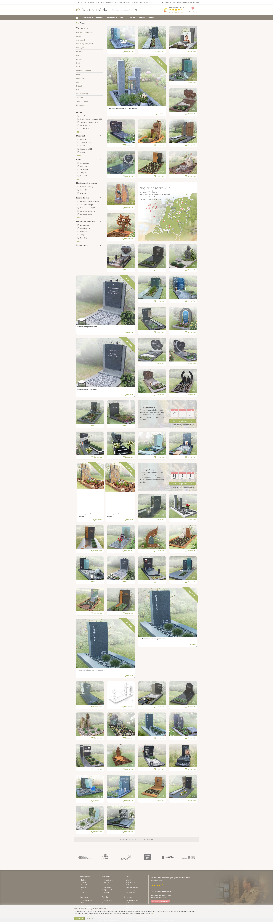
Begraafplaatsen (109, 880)
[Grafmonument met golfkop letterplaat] (152, 256)
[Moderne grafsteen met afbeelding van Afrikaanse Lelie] (152, 506)
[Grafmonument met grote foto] (152, 755)
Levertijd (106, 885)
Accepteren (79, 918)
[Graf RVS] (183, 787)
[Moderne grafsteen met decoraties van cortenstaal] (121, 599)
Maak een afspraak (132, 887)
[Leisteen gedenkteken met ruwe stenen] (90, 476)
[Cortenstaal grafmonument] (121, 225)
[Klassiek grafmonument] (183, 693)
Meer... (79, 132)
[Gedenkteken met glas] (152, 443)
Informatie (111, 17)
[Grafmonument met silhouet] (90, 599)
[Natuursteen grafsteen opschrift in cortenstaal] (90, 537)
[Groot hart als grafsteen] (183, 350)
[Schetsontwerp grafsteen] (121, 693)
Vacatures (129, 905)
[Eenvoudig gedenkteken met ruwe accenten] (152, 38)
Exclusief (84, 882)
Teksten (106, 882)
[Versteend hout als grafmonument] (90, 724)
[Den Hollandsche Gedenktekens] (92, 9)
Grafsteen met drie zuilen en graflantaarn (123, 108)
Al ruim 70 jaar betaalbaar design (88, 2)
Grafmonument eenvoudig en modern (153, 639)
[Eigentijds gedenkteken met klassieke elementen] (152, 693)
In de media (130, 903)
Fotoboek (100, 17)
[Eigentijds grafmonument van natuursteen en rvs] (90, 443)
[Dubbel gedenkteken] (121, 818)
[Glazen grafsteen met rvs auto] (183, 443)
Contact (151, 17)
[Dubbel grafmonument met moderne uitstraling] (90, 787)
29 (144, 839)
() (83, 116)
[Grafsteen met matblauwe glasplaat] (183, 69)
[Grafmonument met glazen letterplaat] (90, 412)
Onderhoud (107, 887)
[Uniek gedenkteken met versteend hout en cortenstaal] (152, 131)
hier (152, 913)
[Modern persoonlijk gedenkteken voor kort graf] (183, 318)
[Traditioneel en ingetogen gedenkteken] (152, 381)
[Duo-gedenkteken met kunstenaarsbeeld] (183, 256)
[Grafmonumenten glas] (183, 568)
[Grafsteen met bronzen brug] (183, 381)
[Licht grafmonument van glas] (90, 818)
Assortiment (86, 17)
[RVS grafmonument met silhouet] (152, 318)
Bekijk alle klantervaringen (160, 901)
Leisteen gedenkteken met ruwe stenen (90, 515)
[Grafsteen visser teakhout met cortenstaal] (121, 755)
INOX (83, 903)
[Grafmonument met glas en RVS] (121, 537)
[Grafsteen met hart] (121, 162)
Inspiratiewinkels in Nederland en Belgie (116, 2)
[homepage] (77, 17)
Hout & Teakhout (86, 900)
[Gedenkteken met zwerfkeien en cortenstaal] (183, 537)
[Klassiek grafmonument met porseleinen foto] (121, 131)
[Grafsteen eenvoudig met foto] (152, 568)
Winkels (142, 17)
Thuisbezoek (130, 882)
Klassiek (83, 887)
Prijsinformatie (108, 890)
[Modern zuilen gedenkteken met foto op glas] (183, 38)
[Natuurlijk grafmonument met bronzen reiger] (121, 194)
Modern (83, 890)
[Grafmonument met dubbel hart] (183, 100)
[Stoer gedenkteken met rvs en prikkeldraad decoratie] (90, 755)
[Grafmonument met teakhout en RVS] (183, 131)
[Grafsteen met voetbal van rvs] (183, 724)
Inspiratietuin (108, 900)
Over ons (132, 17)
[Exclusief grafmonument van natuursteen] (90, 693)
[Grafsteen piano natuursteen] (183, 755)
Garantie (106, 892)
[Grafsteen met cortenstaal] (152, 162)
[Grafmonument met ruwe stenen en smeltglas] (121, 724)
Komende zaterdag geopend (143, 2)
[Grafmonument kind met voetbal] (90, 568)
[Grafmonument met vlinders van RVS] (121, 38)
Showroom (107, 903)
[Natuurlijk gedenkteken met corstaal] (152, 537)
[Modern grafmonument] (121, 412)
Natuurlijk (84, 892)
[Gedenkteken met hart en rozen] (121, 256)
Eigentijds (84, 885)
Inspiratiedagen (131, 890)
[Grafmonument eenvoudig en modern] (167, 617)
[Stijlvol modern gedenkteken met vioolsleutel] (121, 787)
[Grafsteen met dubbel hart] (152, 350)
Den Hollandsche (132, 900)
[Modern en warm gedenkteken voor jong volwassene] (183, 287)
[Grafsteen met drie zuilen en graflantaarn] (136, 86)
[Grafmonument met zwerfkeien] (183, 162)
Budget (83, 880)
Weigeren (89, 918)
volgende (150, 839)
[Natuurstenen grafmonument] (105, 305)
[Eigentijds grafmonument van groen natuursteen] (152, 287)
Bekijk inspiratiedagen (182, 421)
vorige (122, 839)
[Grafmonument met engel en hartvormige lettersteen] (121, 443)
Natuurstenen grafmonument (87, 327)
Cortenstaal (85, 905)
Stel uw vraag (130, 885)
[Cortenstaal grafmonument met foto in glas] (152, 787)
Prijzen (122, 17)
